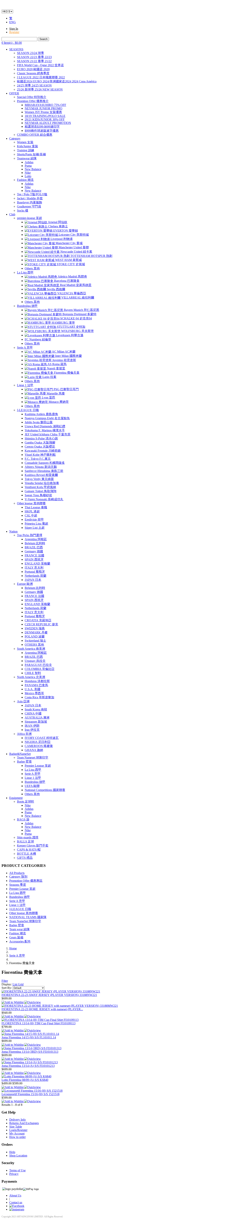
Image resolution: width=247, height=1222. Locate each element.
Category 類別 (18, 876)
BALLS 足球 (25, 841)
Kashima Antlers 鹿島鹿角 (41, 414)
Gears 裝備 (16, 937)
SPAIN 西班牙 (34, 559)
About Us (15, 1195)
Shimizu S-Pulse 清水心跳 (41, 438)
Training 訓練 (25, 150)
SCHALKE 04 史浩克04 (75, 318)
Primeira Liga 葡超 (36, 523)
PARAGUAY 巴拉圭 (38, 664)
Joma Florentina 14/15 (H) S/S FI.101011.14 (29, 1037)
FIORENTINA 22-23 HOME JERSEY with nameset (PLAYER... (42, 1009)
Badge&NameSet (20, 753)
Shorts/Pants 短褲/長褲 (31, 154)
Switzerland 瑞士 (35, 640)
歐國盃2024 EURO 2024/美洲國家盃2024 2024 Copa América (56, 81)
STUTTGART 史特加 (70, 326)
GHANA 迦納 (34, 750)
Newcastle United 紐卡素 (76, 251)
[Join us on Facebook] (16, 1206)
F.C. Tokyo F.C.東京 (38, 458)
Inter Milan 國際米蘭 (68, 355)
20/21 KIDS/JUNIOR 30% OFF (45, 119)
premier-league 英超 (29, 218)
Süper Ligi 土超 (35, 527)
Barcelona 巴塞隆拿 (66, 280)
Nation (13, 531)
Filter (5, 980)
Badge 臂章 (24, 761)
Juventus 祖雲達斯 (64, 360)
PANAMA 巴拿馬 (36, 685)
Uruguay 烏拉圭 (35, 660)
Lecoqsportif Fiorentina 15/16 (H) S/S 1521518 (30, 1094)
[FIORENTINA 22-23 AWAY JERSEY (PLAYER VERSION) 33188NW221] (51, 991)
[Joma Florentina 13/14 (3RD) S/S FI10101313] (31, 1048)
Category (14, 138)
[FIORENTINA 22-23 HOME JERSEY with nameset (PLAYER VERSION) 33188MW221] (60, 1005)
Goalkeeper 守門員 (29, 206)
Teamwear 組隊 (27, 158)
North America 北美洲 (31, 677)
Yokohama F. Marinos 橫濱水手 (45, 430)
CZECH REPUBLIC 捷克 (41, 624)
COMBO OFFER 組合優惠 (34, 134)
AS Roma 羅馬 (57, 364)
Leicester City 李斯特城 (73, 234)
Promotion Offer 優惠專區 (25, 880)
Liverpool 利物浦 (61, 239)
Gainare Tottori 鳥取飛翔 (40, 491)
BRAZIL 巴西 (34, 547)
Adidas (29, 162)
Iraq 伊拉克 (32, 729)
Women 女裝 (25, 142)
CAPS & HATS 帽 (29, 849)
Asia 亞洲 (23, 701)
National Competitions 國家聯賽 (45, 790)
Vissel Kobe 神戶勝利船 (40, 454)
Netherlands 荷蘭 (35, 575)
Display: (7, 984)
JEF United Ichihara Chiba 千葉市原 (47, 434)
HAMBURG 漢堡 (63, 322)
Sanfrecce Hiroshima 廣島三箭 (44, 471)
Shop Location (18, 1155)
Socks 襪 (22, 210)
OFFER (14, 93)
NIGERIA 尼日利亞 (38, 742)
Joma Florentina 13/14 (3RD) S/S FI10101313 (30, 1051)
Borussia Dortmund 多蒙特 (79, 314)
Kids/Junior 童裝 (27, 146)
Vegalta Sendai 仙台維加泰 (42, 483)
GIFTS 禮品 (25, 857)
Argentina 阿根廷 (36, 539)
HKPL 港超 (32, 511)
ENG (12, 22)
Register (14, 32)
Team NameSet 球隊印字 (25, 921)
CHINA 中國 (33, 713)
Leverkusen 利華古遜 (69, 335)
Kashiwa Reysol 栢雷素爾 (41, 475)
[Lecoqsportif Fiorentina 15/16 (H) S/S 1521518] (32, 1090)
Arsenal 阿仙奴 (57, 222)
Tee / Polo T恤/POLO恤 (32, 194)
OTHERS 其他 (34, 644)
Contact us (15, 1202)
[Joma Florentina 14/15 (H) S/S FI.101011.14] (30, 1034)
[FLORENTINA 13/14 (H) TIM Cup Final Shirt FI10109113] (40, 1019)
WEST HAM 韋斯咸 (68, 260)
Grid (21, 984)
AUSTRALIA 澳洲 (37, 717)
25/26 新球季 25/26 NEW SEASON (40, 89)
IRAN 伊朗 (32, 725)
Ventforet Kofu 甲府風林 (40, 487)
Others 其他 (32, 268)
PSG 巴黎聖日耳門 (66, 389)
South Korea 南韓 (36, 709)
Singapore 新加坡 (36, 721)
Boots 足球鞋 (25, 801)
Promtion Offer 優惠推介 (33, 101)
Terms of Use (17, 1170)
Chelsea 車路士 (57, 226)
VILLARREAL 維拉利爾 (77, 297)
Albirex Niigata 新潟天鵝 (41, 466)
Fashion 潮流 (25, 179)
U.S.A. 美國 (32, 689)
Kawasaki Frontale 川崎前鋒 (43, 450)
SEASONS (16, 49)
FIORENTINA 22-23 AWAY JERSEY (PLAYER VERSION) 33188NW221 (49, 995)
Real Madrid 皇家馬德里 (75, 285)
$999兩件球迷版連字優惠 (42, 130)
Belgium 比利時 (35, 543)
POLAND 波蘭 (35, 636)
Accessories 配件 (20, 941)
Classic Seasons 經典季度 (33, 73)
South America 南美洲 (31, 648)
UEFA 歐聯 (32, 786)
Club (12, 214)
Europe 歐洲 (25, 583)
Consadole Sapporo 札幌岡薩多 (45, 462)
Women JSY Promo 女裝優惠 (43, 112)
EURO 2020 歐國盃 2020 (33, 69)
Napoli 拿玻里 (55, 368)
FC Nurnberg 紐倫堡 (38, 339)
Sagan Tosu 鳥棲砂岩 (38, 495)
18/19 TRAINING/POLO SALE (45, 116)
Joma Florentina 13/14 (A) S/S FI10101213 (28, 1065)
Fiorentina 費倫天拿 (66, 372)
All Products (17, 873)
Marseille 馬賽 (55, 393)
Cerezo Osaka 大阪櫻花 (40, 446)
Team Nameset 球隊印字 (32, 757)
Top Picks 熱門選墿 (29, 535)
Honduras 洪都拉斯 (37, 681)
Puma (28, 165)
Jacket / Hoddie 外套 (30, 198)
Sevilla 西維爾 (55, 289)
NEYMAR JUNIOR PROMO (43, 108)
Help (12, 1152)
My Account (17, 1133)
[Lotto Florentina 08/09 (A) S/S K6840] (26, 1076)
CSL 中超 (31, 515)
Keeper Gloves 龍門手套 (32, 845)
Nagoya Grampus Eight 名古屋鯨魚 (47, 418)
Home (13, 948)
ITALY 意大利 (34, 567)
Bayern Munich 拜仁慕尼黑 (81, 310)
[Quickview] (32, 1002)
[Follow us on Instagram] (16, 1209)
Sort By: (7, 987)
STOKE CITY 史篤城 (70, 264)
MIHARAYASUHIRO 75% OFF (45, 105)
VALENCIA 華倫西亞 (71, 293)
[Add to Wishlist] (13, 1002)
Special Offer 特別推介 (31, 97)
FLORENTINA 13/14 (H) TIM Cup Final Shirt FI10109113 (38, 1023)
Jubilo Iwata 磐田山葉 (39, 422)
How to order (17, 1137)
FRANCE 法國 (34, 555)
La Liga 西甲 (25, 272)
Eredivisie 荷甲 (34, 519)
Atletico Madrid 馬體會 (72, 276)
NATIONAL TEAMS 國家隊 (28, 917)
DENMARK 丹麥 (36, 632)
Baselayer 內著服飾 (29, 202)
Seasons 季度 (17, 884)
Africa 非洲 (24, 733)
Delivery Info (17, 1119)
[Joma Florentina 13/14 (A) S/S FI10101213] (30, 1062)
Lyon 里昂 (48, 397)
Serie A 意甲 (25, 347)
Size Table (15, 1126)
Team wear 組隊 (19, 929)
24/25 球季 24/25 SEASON (34, 85)
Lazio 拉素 (49, 377)
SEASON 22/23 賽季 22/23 (34, 57)
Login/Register (18, 1130)
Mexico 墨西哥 (34, 693)
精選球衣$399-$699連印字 (42, 126)
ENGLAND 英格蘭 (37, 563)
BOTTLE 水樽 (26, 853)
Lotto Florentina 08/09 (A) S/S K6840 (25, 1079)
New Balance (33, 169)
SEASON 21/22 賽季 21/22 (34, 61)
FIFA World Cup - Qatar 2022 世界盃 (40, 65)
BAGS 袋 (23, 819)
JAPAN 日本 (33, 579)
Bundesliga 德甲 (27, 305)
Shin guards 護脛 (27, 837)
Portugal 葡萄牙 (35, 571)
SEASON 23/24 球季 (30, 53)
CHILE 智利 (33, 673)
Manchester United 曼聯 (73, 247)
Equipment (16, 797)
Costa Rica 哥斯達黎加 (39, 697)
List (15, 984)
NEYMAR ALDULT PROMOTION (48, 122)
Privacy (14, 1173)
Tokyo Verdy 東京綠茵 (39, 479)
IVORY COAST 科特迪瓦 (42, 737)
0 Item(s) (12, 42)
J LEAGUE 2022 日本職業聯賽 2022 (41, 77)
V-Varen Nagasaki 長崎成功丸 (44, 499)
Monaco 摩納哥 (58, 401)
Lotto (28, 176)
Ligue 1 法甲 (25, 385)
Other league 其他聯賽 (31, 503)
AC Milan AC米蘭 (63, 351)
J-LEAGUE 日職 (28, 410)
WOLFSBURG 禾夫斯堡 (77, 331)
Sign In (13, 28)
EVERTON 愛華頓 (65, 230)
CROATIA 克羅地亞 (38, 620)
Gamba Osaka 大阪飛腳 (40, 442)
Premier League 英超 (38, 765)
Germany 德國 (34, 551)
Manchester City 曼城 (69, 243)
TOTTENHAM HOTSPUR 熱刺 (91, 255)
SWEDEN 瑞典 (35, 628)
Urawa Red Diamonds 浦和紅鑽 (45, 426)
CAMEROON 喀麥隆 (39, 746)
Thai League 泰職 (36, 507)
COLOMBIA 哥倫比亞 (39, 669)
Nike (28, 172)
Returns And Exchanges (24, 1123)
